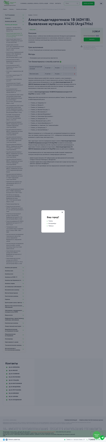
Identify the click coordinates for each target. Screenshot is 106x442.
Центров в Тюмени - (79, 439)
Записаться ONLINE (96, 435)
